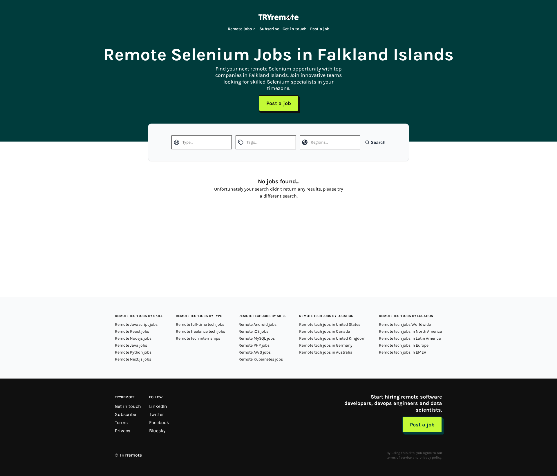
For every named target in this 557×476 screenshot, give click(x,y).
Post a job (320, 28)
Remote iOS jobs (253, 331)
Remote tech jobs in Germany (325, 345)
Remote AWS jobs (254, 352)
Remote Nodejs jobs (133, 338)
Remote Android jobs (257, 324)
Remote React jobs (132, 331)
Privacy (122, 430)
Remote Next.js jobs (133, 359)
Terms (121, 422)
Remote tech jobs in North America (410, 331)
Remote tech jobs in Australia (325, 352)
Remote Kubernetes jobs (260, 359)
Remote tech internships (198, 338)
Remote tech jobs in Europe (403, 345)
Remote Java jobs (131, 345)
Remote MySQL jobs (256, 338)
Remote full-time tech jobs (200, 324)
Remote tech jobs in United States (329, 324)
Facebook (159, 422)
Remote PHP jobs (254, 345)
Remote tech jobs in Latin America (410, 338)
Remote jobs (240, 28)
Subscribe (269, 28)
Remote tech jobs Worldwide (405, 324)
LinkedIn (158, 406)
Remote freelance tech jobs (200, 331)
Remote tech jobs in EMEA (402, 352)
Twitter (156, 414)
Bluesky (157, 430)
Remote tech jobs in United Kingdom (332, 338)
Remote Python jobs (133, 352)
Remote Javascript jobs (136, 324)
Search (378, 142)
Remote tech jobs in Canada (324, 331)
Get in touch (295, 28)
